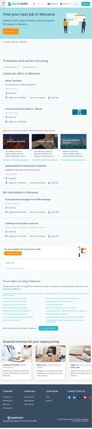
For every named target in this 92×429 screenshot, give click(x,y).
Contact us (7, 397)
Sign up (86, 4)
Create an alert (13, 253)
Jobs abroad (29, 404)
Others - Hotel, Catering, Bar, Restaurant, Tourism (25, 227)
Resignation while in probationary (59, 301)
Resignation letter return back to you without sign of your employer (24, 294)
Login (76, 4)
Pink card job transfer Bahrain (15, 308)
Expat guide (29, 400)
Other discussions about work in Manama (19, 328)
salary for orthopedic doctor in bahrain (61, 308)
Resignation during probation (15, 298)
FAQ (47, 397)
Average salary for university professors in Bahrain (66, 311)
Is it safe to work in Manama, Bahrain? (18, 317)
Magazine (54, 4)
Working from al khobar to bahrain (17, 311)
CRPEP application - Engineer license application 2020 (67, 293)
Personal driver (11, 113)
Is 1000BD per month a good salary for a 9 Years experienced (65, 321)
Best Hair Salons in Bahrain (57, 314)
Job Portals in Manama (14, 268)
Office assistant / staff (11, 320)
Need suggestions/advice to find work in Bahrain (65, 317)
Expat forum (29, 397)
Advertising (7, 400)
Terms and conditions (80, 421)
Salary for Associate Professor (15, 305)
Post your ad (11, 31)
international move (48, 366)
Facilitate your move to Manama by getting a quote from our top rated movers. (49, 373)
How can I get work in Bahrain (15, 314)
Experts (49, 400)
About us (6, 404)
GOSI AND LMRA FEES (54, 305)
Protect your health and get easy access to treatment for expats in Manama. (16, 373)
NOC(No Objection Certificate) (15, 301)
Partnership (7, 408)
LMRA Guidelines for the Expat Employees (62, 298)
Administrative (11, 89)
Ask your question (48, 328)
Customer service (12, 203)
